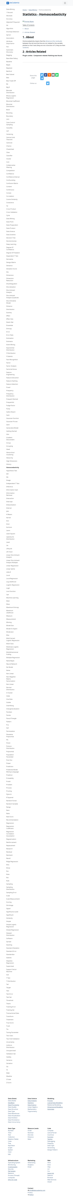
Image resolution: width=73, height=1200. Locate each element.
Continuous (10, 190)
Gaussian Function (12, 418)
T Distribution (11, 981)
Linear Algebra (32, 1107)
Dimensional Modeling (55, 1107)
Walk (8, 1073)
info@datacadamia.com (37, 1190)
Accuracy (9, 19)
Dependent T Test (12, 256)
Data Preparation (12, 225)
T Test (8, 978)
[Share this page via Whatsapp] (57, 75)
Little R (8, 572)
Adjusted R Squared (13, 22)
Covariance (10, 203)
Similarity (9, 918)
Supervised (10, 966)
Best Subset (10, 74)
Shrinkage (9, 905)
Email (29, 1167)
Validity (8, 1057)
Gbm (8, 425)
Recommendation (12, 820)
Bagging (9, 55)
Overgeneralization (12, 709)
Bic (7, 84)
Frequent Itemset (12, 399)
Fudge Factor (10, 405)
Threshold (9, 1000)
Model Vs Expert (11, 629)
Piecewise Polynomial (10, 735)
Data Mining (10, 9)
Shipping (50, 1143)
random (25, 48)
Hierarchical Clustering (10, 454)
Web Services (51, 1180)
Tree (9, 1143)
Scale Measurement (13, 899)
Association (10, 38)
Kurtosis (9, 527)
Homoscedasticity (12, 467)
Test (7, 991)
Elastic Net (9, 322)
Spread (8, 942)
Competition (10, 171)
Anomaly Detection (12, 32)
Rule (7, 881)
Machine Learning (12, 598)
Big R (8, 87)
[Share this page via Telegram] (42, 78)
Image (8, 480)
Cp (7, 206)
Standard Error (11, 951)
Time (9, 1133)
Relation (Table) (13, 1139)
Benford (9, 71)
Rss (7, 878)
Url (48, 1169)
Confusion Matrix (12, 183)
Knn (7, 521)
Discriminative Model (11, 302)
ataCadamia (14, 2)
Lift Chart (9, 552)
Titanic (8, 1004)
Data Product (10, 228)
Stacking (9, 945)
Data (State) (12, 1101)
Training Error (11, 1007)
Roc (7, 871)
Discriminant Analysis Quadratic (12, 297)
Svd (7, 975)
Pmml (8, 743)
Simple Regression (12, 930)
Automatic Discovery (9, 51)
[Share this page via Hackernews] (49, 75)
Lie (7, 545)
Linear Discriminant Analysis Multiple (12, 561)
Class (8, 152)
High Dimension (11, 461)
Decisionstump (11, 241)
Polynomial (10, 752)
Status (31, 1195)
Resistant (9, 855)
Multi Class (10, 644)
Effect (8, 316)
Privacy (30, 1193)
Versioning (51, 1148)
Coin (7, 162)
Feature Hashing (11, 381)
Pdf (7, 728)
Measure (9, 616)
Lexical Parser (52, 1133)
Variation (9, 1063)
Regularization (11, 839)
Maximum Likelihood (9, 612)
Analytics (31, 1165)
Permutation (10, 731)
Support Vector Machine (11, 970)
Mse (7, 635)
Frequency (9, 391)
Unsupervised (11, 1051)
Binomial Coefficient (13, 101)
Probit (8, 781)
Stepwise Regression (10, 962)
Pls (7, 740)
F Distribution (10, 353)
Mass (8, 604)
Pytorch (9, 794)
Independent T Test (12, 483)
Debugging (51, 1141)
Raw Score (9, 817)
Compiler (50, 1131)
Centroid (9, 143)
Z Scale (8, 1079)
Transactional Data (12, 1013)
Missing (9, 622)
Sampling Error (11, 892)
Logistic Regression (12, 585)
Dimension (10, 275)
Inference (9, 487)
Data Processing (13, 1105)
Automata (50, 1109)
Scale (8, 896)
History (8, 464)
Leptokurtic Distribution (10, 538)
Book (8, 110)
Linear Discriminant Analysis (12, 556)
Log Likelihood (11, 582)
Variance (9, 1060)
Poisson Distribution (10, 747)
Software (9, 938)
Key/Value (11, 1146)
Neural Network (11, 664)
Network (11, 1173)
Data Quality (12, 1107)
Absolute (9, 16)
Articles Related (30, 32)
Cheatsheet (10, 149)
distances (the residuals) (54, 41)
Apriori (8, 35)
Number (11, 1131)
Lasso (8, 530)
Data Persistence (13, 1120)
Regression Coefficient (10, 827)
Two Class (9, 1036)
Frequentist (10, 402)
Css (48, 1171)
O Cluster (9, 693)
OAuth (49, 1182)
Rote (7, 874)
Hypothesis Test (11, 471)
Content (9, 187)
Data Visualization (14, 1116)
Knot (8, 524)
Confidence (10, 174)
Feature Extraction (12, 378)
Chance (8, 146)
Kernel (8, 518)
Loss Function (11, 591)
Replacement (10, 845)
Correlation (10, 196)
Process (9, 788)
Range (8, 807)
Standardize (10, 954)
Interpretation (11, 505)
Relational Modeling (54, 1105)
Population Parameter (10, 756)
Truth (8, 1026)
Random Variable (12, 804)
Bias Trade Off (11, 81)
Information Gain (12, 490)
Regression (10, 823)
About (27, 29)
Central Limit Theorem (10, 138)
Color (10, 1152)
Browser (50, 1178)
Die (7, 272)
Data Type (11, 1111)
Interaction (10, 498)
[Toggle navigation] (64, 3)
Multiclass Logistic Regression (12, 648)
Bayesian (9, 68)
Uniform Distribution (10, 1046)
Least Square (10, 534)
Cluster (8, 159)
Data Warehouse (13, 1113)
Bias (7, 78)
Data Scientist (11, 235)
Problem (9, 785)
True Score (10, 1023)
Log (9, 1154)
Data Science (10, 231)
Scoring (8, 902)
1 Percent (9, 12)
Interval (8, 508)
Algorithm (9, 28)
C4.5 (7, 119)
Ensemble (9, 325)
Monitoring (12, 1165)
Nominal (30, 1133)
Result (8, 858)
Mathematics (32, 1109)
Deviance (9, 266)
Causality (9, 128)
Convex (8, 193)
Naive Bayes (10, 661)
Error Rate (9, 335)
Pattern (8, 722)
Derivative (9, 259)
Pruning (9, 791)
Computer (11, 1178)
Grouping (9, 446)
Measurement (11, 619)
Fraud (8, 387)
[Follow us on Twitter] (47, 83)
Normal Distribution (10, 688)
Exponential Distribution (10, 349)
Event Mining (10, 345)
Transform (9, 1016)
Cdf (7, 131)
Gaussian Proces (12, 421)
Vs (7, 1070)
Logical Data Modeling (54, 1103)
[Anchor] (35, 37)
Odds (8, 696)
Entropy (9, 329)
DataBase (11, 1103)
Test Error (9, 994)
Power (8, 763)
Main (8, 601)
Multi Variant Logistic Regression (12, 639)
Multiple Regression (13, 658)
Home (25, 10)
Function (50, 1137)
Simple (8, 921)
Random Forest (11, 801)
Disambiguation (11, 284)
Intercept (9, 502)
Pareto (8, 715)
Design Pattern (52, 1150)
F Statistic (9, 356)
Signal (8, 909)
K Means (9, 514)
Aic (7, 25)
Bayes (8, 65)
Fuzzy (8, 409)
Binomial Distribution (10, 105)
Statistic (9, 958)
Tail (7, 984)
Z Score (8, 1083)
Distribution (10, 309)
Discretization (11, 287)
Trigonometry (32, 1111)
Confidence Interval (12, 177)
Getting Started (11, 431)
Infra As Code (12, 1180)
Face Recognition (12, 360)
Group (8, 443)
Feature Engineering (10, 373)
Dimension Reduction (10, 279)
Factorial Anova (11, 369)
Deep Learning (11, 244)
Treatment (9, 1020)
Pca (7, 725)
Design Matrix (11, 262)
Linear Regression (12, 566)
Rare (7, 810)
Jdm (7, 511)
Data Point (9, 222)
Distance (9, 306)
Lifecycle (9, 549)
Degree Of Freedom (13, 253)
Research (9, 849)
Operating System (14, 1163)
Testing (49, 1139)
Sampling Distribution (10, 888)
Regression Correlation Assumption (10, 834)
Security (10, 1169)
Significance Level (12, 912)
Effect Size (9, 319)
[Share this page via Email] (53, 75)
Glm (7, 434)
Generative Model (12, 428)
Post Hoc (9, 760)
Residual (9, 852)
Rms (7, 865)
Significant (9, 915)
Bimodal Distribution (10, 91)
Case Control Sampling (10, 123)
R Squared (9, 797)
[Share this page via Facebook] (45, 75)
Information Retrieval (10, 494)
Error (8, 332)
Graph (10, 1148)
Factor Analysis (11, 366)
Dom (49, 1165)
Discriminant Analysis (10, 291)
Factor (8, 363)
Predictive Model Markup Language (12, 771)
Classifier (9, 156)
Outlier (8, 702)
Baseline (9, 62)
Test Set (9, 997)
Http (48, 1167)
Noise (8, 670)
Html (49, 1163)
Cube (9, 1141)
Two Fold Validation (12, 1039)
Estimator (9, 341)
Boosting (9, 113)
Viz (7, 1067)
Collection (11, 1137)
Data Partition (12, 1118)
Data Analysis (32, 1101)
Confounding (10, 180)
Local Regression (12, 578)
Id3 (7, 474)
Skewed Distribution (10, 934)
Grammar (50, 1135)
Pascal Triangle (11, 718)
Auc (7, 47)
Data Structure (13, 1109)
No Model (9, 667)
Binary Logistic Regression (11, 97)
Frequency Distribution (10, 395)
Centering (9, 134)
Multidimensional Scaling (12, 653)
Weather (9, 1076)
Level (8, 542)
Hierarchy (9, 458)
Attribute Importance (10, 42)
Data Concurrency (14, 1122)
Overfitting (10, 706)
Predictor (9, 775)
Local (8, 575)
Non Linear (10, 674)
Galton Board (10, 412)
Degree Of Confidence (10, 248)
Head (8, 449)
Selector (50, 1175)
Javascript (50, 1173)
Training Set (10, 1010)
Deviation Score (11, 269)
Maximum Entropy (12, 607)
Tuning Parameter (12, 1032)
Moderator (10, 632)
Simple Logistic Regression (11, 926)
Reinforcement (11, 842)
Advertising (31, 1163)
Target (8, 988)
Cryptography (12, 1167)
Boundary (9, 116)
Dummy (9, 313)
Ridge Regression (12, 862)
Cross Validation (11, 212)
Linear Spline (10, 569)
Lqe (7, 595)
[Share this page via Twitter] (42, 75)
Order (30, 1131)
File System (11, 1171)
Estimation (10, 338)
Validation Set (11, 1054)
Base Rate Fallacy (12, 58)
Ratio (8, 813)
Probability (10, 778)
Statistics (31, 1103)
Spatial (10, 1150)
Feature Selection (12, 384)
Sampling (9, 884)
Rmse (8, 868)
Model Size (10, 625)
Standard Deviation (12, 948)
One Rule (9, 699)
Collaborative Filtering (10, 166)
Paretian (9, 712)
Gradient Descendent (10, 439)
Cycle (8, 215)
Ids (7, 477)
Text (9, 1135)
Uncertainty (10, 1042)
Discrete (30, 1135)
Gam (8, 415)
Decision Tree (10, 238)
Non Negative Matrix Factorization (10, 679)
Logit (8, 588)
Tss (7, 1029)
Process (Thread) (13, 1175)
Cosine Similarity (11, 199)
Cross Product (11, 209)
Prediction (9, 766)
